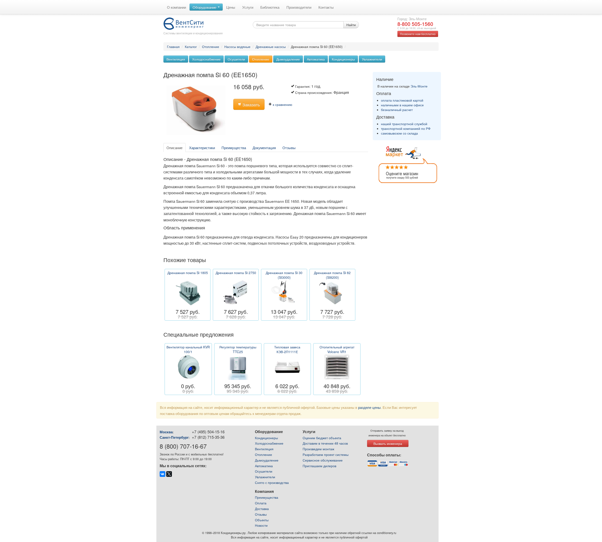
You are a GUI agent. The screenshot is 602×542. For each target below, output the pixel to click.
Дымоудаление (288, 59)
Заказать (250, 105)
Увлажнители (372, 59)
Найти (351, 24)
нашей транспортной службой (404, 123)
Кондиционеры (343, 59)
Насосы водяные (237, 46)
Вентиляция (175, 59)
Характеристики (202, 147)
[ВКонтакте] (162, 474)
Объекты (262, 520)
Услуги (247, 7)
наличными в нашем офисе (402, 105)
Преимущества (234, 147)
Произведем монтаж (318, 448)
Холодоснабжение (206, 59)
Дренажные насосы (271, 46)
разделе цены (369, 407)
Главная (173, 46)
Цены (230, 7)
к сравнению (282, 104)
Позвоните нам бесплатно (418, 34)
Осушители (236, 59)
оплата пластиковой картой (402, 100)
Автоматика (316, 59)
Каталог (191, 46)
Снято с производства (272, 482)
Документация (264, 147)
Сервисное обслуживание (323, 460)
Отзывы (289, 147)
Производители (298, 7)
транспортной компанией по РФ (406, 128)
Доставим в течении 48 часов (325, 443)
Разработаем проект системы (326, 454)
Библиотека (269, 7)
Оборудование (205, 7)
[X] (169, 474)
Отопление (210, 46)
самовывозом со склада (399, 133)
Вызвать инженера (387, 443)
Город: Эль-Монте (412, 18)
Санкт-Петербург (174, 437)
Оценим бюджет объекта (322, 437)
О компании (176, 7)
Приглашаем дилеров (319, 465)
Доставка (262, 508)
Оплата (260, 503)
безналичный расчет (397, 109)
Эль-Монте (419, 86)
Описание (174, 147)
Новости (261, 525)
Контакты (326, 7)
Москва (166, 431)
